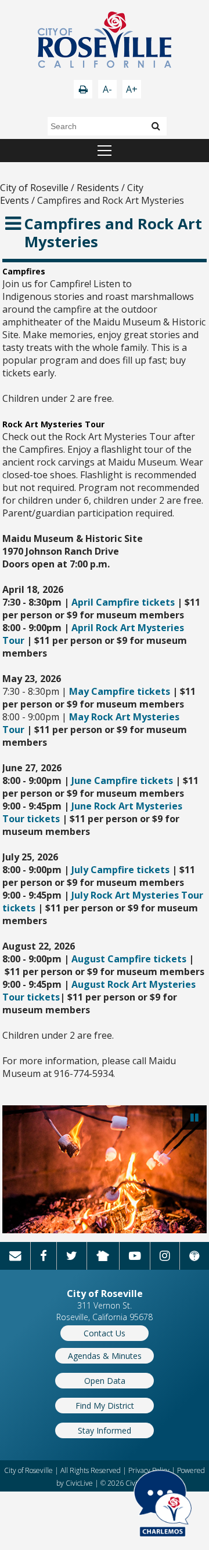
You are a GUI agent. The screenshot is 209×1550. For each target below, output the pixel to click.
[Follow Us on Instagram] (164, 1256)
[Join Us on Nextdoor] (103, 1256)
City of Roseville (34, 187)
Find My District (104, 1405)
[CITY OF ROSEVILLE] (104, 41)
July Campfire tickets (120, 869)
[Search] (156, 125)
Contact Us (104, 1333)
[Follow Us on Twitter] (72, 1256)
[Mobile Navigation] (104, 150)
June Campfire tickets (122, 780)
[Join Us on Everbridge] (194, 1256)
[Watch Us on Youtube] (135, 1256)
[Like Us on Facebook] (43, 1256)
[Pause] (194, 1117)
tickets (42, 818)
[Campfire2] (104, 1169)
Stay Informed (104, 1430)
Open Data (104, 1380)
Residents (98, 187)
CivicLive (79, 1483)
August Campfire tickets (128, 958)
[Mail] (15, 1256)
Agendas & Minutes (105, 1355)
